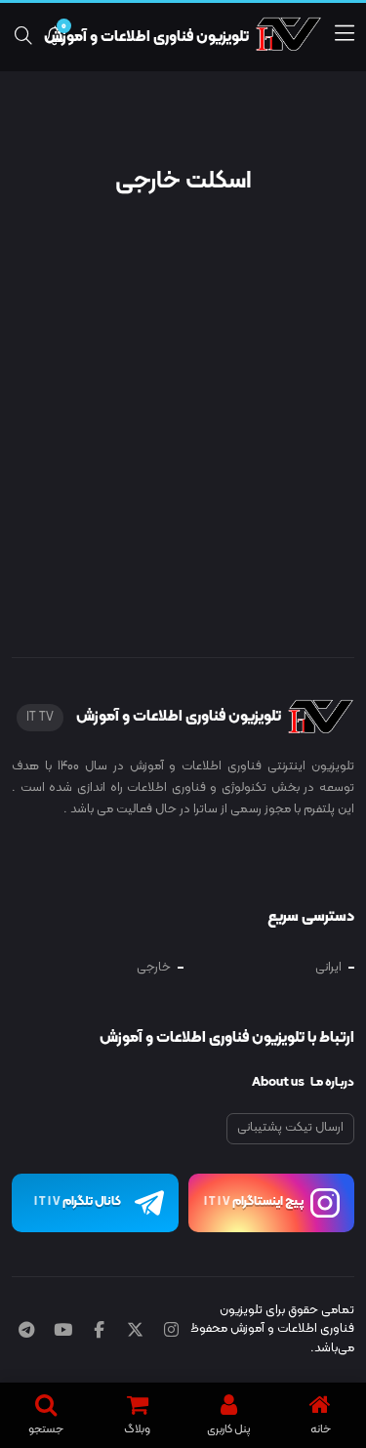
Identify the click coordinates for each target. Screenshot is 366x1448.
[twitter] (135, 1332)
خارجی (154, 967)
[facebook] (99, 1332)
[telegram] (26, 1332)
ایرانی (328, 967)
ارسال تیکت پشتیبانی (290, 1128)
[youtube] (63, 1332)
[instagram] (171, 1332)
